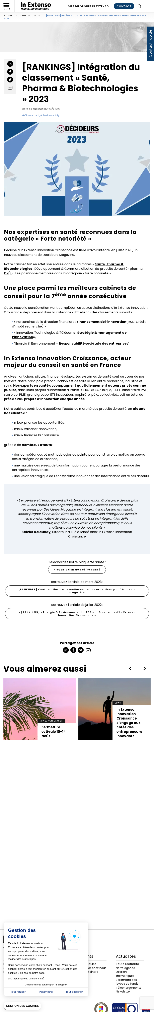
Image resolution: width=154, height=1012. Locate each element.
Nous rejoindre (88, 972)
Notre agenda (125, 968)
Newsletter (123, 991)
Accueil (8, 15)
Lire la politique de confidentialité (26, 978)
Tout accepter (74, 991)
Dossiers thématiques (125, 974)
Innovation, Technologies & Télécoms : (69, 334)
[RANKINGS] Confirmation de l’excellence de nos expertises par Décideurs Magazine (77, 591)
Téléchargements (128, 988)
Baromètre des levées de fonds (127, 982)
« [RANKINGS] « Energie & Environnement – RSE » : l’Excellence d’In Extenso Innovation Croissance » (77, 613)
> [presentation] (130, 668)
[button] (22, 1006)
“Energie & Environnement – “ (71, 343)
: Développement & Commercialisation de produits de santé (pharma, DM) (73, 269)
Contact (124, 6)
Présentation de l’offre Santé (77, 569)
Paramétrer (46, 991)
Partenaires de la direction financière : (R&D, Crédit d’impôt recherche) (79, 323)
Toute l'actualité (29, 15)
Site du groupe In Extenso (88, 6)
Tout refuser (18, 991)
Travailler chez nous (92, 968)
